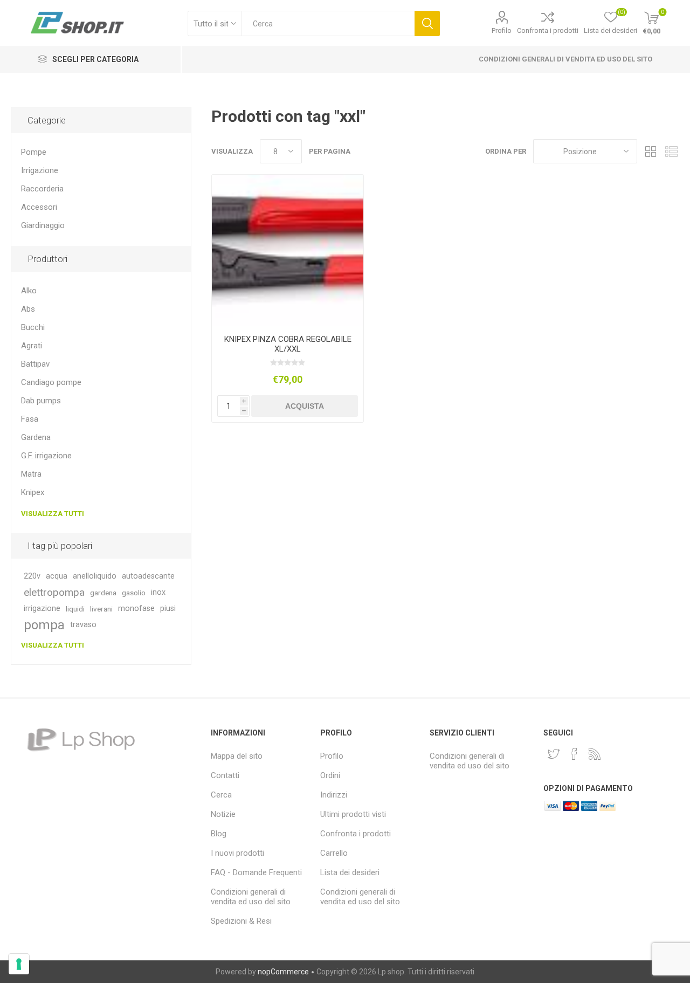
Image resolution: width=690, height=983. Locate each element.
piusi (168, 608)
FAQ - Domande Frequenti (256, 872)
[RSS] (594, 753)
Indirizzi (333, 795)
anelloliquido (94, 576)
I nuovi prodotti (237, 853)
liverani (101, 608)
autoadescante (148, 576)
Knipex (32, 492)
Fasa (29, 419)
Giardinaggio (43, 225)
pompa (44, 625)
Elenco (671, 151)
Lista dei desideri (350, 872)
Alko (29, 290)
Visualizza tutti (52, 514)
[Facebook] (574, 753)
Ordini (330, 775)
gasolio (134, 592)
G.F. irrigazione (46, 455)
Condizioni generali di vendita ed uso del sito (565, 59)
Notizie (223, 814)
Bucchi (33, 327)
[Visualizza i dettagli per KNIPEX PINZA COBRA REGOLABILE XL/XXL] (287, 250)
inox (158, 592)
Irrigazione (39, 170)
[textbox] (328, 23)
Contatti (225, 775)
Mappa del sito (237, 756)
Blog (218, 833)
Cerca (427, 23)
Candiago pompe (51, 382)
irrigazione (42, 608)
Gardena (36, 437)
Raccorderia (42, 189)
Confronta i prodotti (547, 30)
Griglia (651, 151)
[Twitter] (553, 753)
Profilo (502, 30)
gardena (103, 592)
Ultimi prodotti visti (353, 814)
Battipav (35, 364)
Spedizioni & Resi (241, 921)
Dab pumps (41, 400)
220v (32, 576)
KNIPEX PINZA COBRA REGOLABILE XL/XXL (287, 344)
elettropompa (54, 592)
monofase (136, 608)
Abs (28, 309)
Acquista (304, 406)
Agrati (31, 345)
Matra (31, 474)
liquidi (75, 608)
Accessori (39, 207)
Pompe (33, 152)
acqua (56, 576)
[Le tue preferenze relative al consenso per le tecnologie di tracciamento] (19, 964)
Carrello (334, 853)
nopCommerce (283, 971)
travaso (83, 624)
